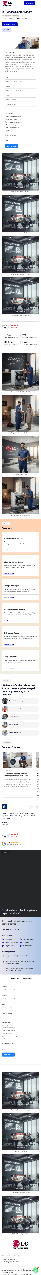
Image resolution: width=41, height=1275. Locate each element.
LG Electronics (9, 770)
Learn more (7, 791)
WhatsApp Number (10, 104)
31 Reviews (14, 327)
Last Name (7, 86)
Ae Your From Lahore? (10, 135)
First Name (7, 78)
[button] (37, 3)
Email (6, 95)
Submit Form (11, 146)
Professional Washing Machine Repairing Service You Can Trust (16, 775)
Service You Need (9, 113)
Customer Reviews (14, 845)
